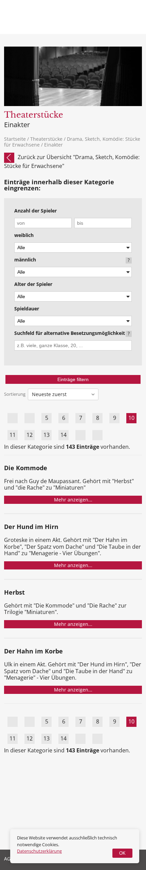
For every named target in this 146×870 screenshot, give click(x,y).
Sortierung (14, 394)
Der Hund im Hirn (31, 527)
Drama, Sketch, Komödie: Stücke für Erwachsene (72, 142)
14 (63, 435)
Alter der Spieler (33, 284)
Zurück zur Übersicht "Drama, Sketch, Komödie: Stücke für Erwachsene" (72, 161)
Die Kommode (25, 468)
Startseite (15, 139)
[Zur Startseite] (33, 22)
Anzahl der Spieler (35, 211)
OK (122, 853)
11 (13, 435)
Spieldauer (26, 309)
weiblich (24, 235)
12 (29, 435)
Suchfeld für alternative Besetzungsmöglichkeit (69, 333)
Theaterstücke (46, 139)
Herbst (14, 592)
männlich (25, 260)
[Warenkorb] (108, 16)
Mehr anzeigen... (73, 499)
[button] (133, 16)
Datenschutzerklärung (39, 851)
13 (46, 435)
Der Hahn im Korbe (33, 651)
